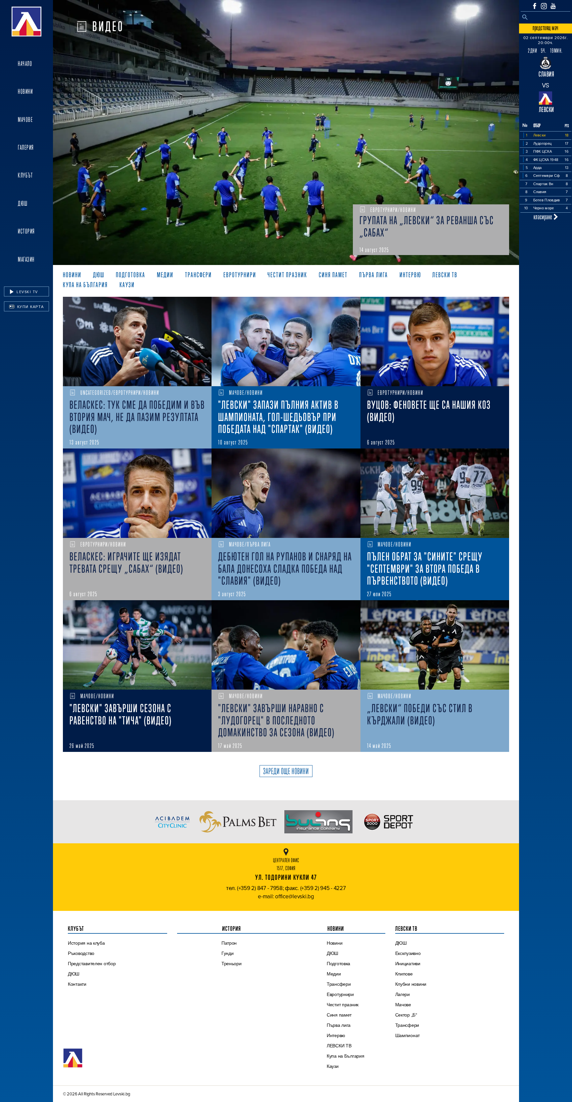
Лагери (402, 994)
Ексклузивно (408, 953)
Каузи (333, 1066)
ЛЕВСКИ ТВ (339, 1045)
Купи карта (30, 306)
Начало (25, 63)
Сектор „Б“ (406, 1015)
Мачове (25, 119)
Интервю (336, 1035)
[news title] (137, 341)
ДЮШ (23, 203)
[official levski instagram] (544, 6)
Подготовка (338, 963)
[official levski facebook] (535, 6)
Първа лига (339, 1025)
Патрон (229, 943)
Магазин (26, 259)
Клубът (25, 175)
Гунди (227, 953)
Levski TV (26, 291)
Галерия (26, 147)
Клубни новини (411, 984)
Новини (25, 91)
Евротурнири (340, 994)
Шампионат (407, 1035)
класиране (543, 217)
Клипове (404, 974)
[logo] (26, 21)
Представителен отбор (92, 963)
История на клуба (86, 943)
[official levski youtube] (553, 6)
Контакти (77, 984)
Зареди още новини (286, 771)
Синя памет (339, 1015)
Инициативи (407, 963)
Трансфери (339, 984)
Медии (334, 974)
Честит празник (342, 1004)
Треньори (231, 963)
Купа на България (345, 1056)
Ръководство (81, 953)
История (26, 231)
